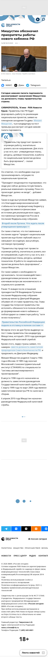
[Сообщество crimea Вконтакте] (16, 528)
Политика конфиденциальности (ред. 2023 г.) (21, 585)
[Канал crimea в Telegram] (6, 528)
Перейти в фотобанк (28, 74)
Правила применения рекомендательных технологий (20, 589)
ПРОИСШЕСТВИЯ (32, 548)
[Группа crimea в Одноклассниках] (36, 528)
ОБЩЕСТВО (18, 548)
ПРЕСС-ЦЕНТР (20, 556)
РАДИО (32, 556)
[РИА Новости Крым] (10, 25)
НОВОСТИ (6, 556)
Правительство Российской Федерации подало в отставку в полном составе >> (23, 324)
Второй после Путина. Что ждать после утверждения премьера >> (23, 225)
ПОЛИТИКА (6, 548)
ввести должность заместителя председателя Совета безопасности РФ (22, 349)
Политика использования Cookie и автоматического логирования (17, 581)
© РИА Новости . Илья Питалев (11, 74)
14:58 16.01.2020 (7, 43)
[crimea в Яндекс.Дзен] (26, 528)
